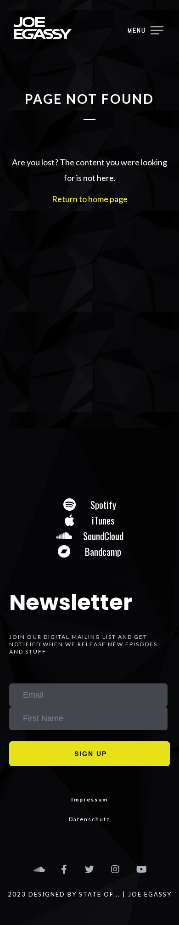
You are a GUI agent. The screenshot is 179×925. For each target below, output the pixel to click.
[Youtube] (141, 869)
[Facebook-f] (64, 869)
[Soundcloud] (38, 869)
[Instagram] (115, 869)
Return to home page (90, 199)
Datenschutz (89, 819)
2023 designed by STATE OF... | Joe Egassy (90, 894)
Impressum (89, 799)
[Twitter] (89, 869)
